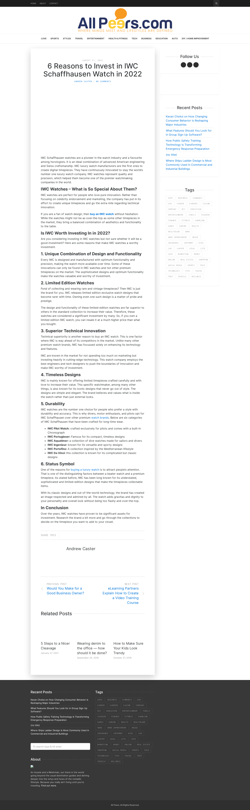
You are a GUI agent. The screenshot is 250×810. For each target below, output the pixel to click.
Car (170, 204)
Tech (134, 38)
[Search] (216, 3)
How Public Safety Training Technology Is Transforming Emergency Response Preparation (187, 144)
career (180, 204)
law (170, 248)
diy (183, 209)
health (195, 226)
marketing (183, 254)
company (172, 209)
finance (172, 220)
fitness (186, 220)
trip (170, 276)
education (195, 209)
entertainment (176, 215)
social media (175, 265)
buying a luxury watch (85, 469)
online (171, 260)
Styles (67, 38)
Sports (55, 38)
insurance (173, 243)
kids (201, 243)
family (192, 215)
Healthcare (174, 232)
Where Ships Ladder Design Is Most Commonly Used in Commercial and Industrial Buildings (189, 164)
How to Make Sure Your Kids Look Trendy (128, 648)
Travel (79, 38)
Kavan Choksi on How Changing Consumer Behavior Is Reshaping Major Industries (187, 120)
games (171, 226)
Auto (175, 38)
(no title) (171, 154)
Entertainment (95, 38)
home (187, 232)
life (203, 248)
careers (193, 204)
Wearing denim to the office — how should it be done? (92, 648)
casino (206, 204)
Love (43, 38)
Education (162, 38)
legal (192, 248)
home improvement (177, 237)
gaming (182, 226)
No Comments (103, 81)
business (183, 198)
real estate (187, 260)
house (195, 237)
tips (187, 271)
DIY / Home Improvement (195, 38)
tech (202, 265)
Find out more (48, 785)
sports (191, 265)
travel (198, 271)
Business (146, 38)
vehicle (182, 276)
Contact (53, 3)
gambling (200, 220)
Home (33, 3)
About (43, 3)
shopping (203, 260)
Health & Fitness (118, 38)
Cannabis (197, 198)
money (197, 254)
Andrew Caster (83, 81)
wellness (196, 276)
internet (189, 243)
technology (174, 271)
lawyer (180, 248)
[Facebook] (183, 64)
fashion (205, 215)
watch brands (100, 417)
